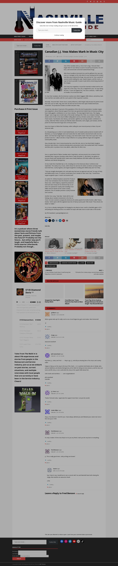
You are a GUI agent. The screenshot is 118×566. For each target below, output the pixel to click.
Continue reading (59, 35)
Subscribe (77, 30)
